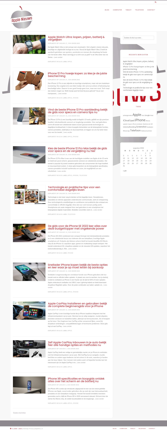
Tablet (129, 10)
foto (143, 115)
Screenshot (141, 126)
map (27, 428)
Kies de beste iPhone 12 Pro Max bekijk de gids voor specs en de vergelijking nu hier (77, 150)
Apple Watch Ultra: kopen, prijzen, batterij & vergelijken (76, 38)
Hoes (151, 115)
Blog (107, 10)
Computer (117, 10)
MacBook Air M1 (148, 124)
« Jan (125, 171)
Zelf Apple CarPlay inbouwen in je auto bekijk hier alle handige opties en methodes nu (77, 344)
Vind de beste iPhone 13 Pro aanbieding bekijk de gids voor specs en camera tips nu (77, 111)
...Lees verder (57, 57)
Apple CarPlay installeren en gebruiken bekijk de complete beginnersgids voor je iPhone (77, 305)
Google (147, 115)
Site (24, 428)
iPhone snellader (137, 124)
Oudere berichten (19, 413)
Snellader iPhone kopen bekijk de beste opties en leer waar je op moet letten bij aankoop (78, 266)
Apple (70, 61)
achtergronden (127, 115)
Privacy (31, 428)
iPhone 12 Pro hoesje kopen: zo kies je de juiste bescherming (77, 75)
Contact (151, 10)
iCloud (126, 120)
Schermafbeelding (129, 127)
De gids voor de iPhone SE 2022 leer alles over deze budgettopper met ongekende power (77, 227)
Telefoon (139, 10)
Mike (78, 43)
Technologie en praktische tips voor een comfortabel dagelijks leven (74, 188)
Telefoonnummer (146, 131)
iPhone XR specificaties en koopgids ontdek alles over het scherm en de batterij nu (76, 380)
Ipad (132, 120)
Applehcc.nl (39, 428)
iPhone (75, 97)
